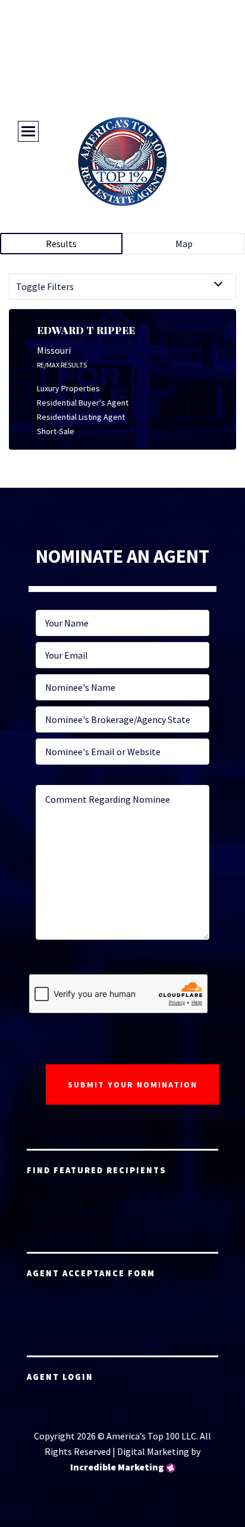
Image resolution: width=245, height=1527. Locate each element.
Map (184, 244)
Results (61, 244)
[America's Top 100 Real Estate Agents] (122, 161)
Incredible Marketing (117, 1467)
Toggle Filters (45, 286)
